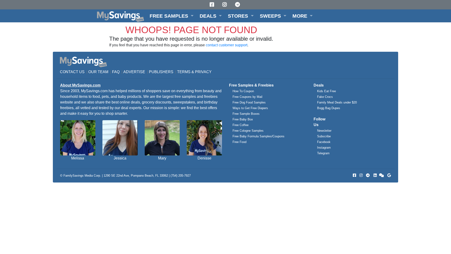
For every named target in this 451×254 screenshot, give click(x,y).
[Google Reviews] (388, 175)
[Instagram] (225, 4)
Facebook (323, 142)
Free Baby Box (243, 119)
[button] (171, 15)
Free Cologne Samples (248, 130)
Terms (184, 72)
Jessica (120, 158)
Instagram (324, 147)
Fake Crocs (325, 97)
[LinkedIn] (375, 175)
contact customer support (226, 45)
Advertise (134, 72)
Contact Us (72, 72)
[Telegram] (238, 4)
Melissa (77, 158)
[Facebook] (212, 4)
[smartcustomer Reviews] (382, 175)
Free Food (239, 142)
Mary (162, 158)
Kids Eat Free (326, 91)
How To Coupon (243, 91)
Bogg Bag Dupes (328, 108)
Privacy (203, 72)
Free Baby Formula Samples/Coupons (258, 136)
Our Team (98, 72)
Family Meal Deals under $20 (337, 102)
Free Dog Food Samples (249, 102)
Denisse (204, 158)
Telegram (323, 153)
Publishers (161, 72)
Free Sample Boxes (246, 113)
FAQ (116, 72)
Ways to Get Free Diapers (250, 108)
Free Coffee (241, 125)
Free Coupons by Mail (247, 97)
